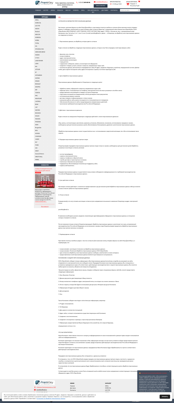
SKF (36, 89)
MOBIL (37, 40)
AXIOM (53, 10)
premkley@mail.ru (102, 2)
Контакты (114, 10)
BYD (36, 130)
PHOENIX (38, 121)
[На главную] (44, 382)
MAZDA (37, 55)
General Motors (39, 153)
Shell (83, 10)
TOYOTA (37, 92)
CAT (36, 107)
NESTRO (37, 110)
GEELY (37, 151)
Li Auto (37, 57)
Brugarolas (38, 127)
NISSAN (37, 81)
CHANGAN (38, 136)
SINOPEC (37, 87)
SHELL (37, 20)
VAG (36, 95)
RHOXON (38, 113)
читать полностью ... (41, 201)
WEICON (68, 10)
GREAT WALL (39, 156)
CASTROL (38, 101)
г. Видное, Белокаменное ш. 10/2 (46, 387)
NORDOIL (76, 10)
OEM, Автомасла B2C (93, 11)
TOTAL (37, 43)
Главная (38, 10)
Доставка (105, 10)
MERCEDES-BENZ (40, 52)
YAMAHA (37, 119)
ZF (36, 72)
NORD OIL (38, 23)
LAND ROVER (39, 60)
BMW (36, 104)
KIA (36, 66)
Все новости (44, 206)
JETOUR (37, 69)
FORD (37, 145)
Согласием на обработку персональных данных (51, 398)
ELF (36, 142)
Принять (165, 396)
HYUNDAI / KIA (39, 49)
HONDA (37, 133)
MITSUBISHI (38, 75)
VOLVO (37, 116)
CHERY (37, 139)
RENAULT (38, 84)
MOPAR (37, 78)
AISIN (36, 124)
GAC (36, 148)
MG (36, 46)
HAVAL (37, 159)
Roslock (60, 10)
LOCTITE (45, 10)
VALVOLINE (38, 98)
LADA (36, 63)
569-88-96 (84, 2)
